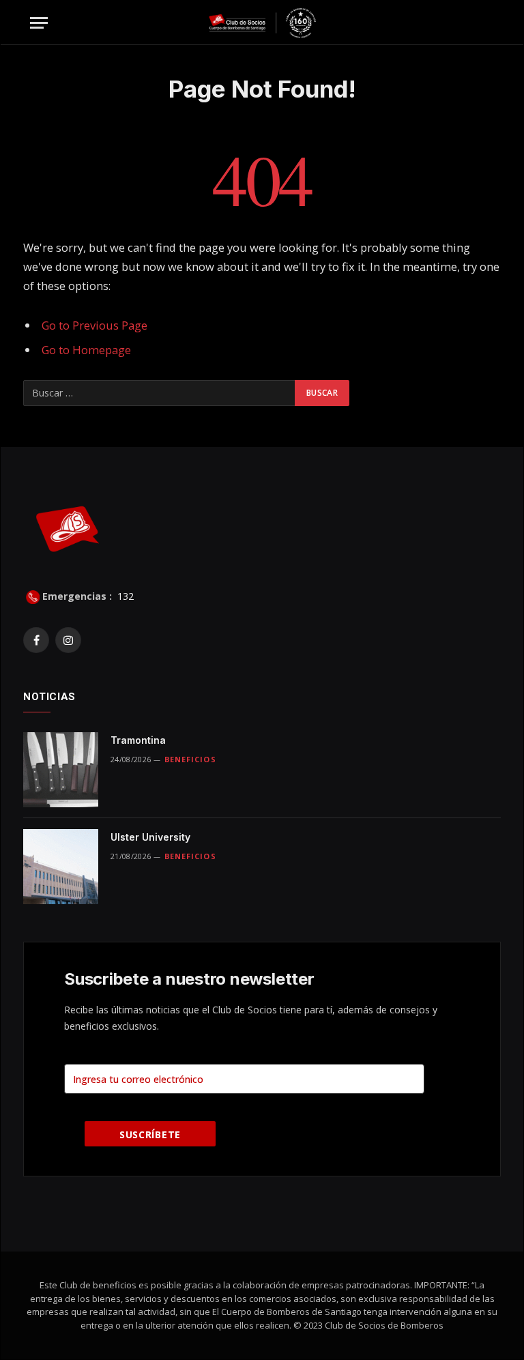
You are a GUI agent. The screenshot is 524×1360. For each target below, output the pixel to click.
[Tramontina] (60, 769)
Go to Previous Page (94, 325)
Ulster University (150, 837)
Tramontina (138, 740)
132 (124, 596)
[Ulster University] (60, 866)
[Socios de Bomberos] (262, 23)
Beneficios (190, 759)
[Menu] (39, 23)
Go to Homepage (86, 350)
